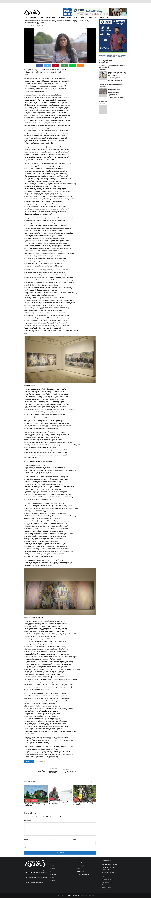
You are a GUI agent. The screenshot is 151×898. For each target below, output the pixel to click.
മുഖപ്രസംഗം (34, 18)
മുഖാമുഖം (83, 18)
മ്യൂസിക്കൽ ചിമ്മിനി (69, 772)
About (78, 869)
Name (26, 839)
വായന (54, 18)
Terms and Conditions (83, 874)
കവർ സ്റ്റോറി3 (34, 800)
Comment (27, 820)
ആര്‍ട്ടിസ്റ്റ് (62, 18)
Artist (37, 761)
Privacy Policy (80, 872)
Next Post (66, 769)
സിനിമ (69, 18)
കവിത (48, 18)
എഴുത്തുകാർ (103, 18)
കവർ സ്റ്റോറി (93, 18)
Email (51, 839)
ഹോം (26, 18)
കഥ (42, 18)
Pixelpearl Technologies (87, 895)
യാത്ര (75, 18)
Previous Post (53, 768)
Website (75, 839)
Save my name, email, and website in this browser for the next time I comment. (48, 848)
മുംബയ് (79, 863)
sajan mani (42, 761)
